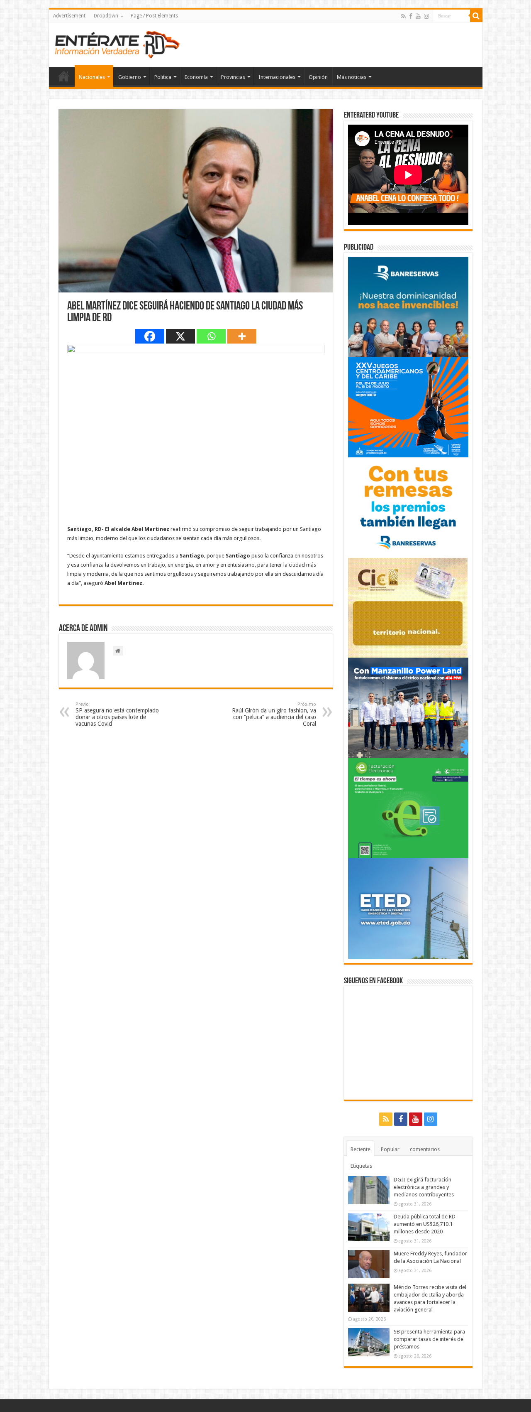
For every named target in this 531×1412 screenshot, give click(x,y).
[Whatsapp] (211, 336)
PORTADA (64, 76)
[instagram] (426, 16)
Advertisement (69, 16)
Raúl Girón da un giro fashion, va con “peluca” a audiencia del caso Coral (274, 714)
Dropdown (106, 16)
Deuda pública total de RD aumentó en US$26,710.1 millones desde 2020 (424, 1224)
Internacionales (276, 77)
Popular (390, 1149)
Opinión (318, 77)
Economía (196, 77)
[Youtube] (418, 16)
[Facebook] (410, 16)
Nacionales (92, 77)
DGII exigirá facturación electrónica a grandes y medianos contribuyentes (424, 1187)
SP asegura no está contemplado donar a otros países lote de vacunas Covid (117, 714)
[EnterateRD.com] (117, 43)
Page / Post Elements (154, 16)
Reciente (360, 1149)
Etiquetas (361, 1166)
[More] (241, 336)
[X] (180, 336)
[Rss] (403, 16)
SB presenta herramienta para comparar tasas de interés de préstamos (429, 1339)
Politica (162, 77)
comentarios (425, 1149)
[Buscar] (476, 16)
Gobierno (129, 77)
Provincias (233, 77)
